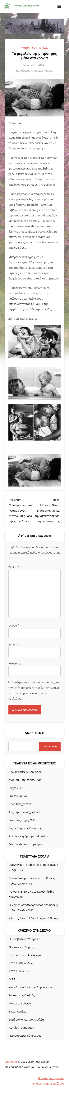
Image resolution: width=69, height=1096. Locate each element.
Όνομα (13, 625)
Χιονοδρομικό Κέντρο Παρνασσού (30, 987)
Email (13, 644)
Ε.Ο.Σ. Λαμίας (17, 1011)
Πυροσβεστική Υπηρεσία (24, 939)
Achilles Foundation (21, 1027)
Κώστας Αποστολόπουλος (25, 918)
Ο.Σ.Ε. (12, 979)
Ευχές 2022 (16, 788)
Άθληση (53, 918)
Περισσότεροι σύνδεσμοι (25, 1035)
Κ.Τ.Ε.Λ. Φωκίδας (19, 971)
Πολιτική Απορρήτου (51, 1078)
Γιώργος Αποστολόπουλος (36, 70)
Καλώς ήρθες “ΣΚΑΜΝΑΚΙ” (25, 772)
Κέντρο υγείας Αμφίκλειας (25, 955)
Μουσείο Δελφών (20, 1003)
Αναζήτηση (34, 733)
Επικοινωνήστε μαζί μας (48, 1083)
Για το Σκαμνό (18, 796)
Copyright (11, 1061)
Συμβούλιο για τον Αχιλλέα (26, 1019)
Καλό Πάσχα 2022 (20, 804)
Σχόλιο (13, 567)
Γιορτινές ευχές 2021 (22, 820)
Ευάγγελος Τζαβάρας (22, 865)
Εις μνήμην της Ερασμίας (25, 828)
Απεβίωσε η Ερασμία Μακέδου (28, 836)
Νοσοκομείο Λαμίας (21, 947)
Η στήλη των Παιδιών (34, 47)
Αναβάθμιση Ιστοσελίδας (25, 780)
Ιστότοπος (14, 663)
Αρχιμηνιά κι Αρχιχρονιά (25, 812)
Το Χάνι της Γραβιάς (22, 995)
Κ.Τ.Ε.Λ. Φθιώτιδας (21, 963)
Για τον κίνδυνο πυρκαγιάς (26, 844)
